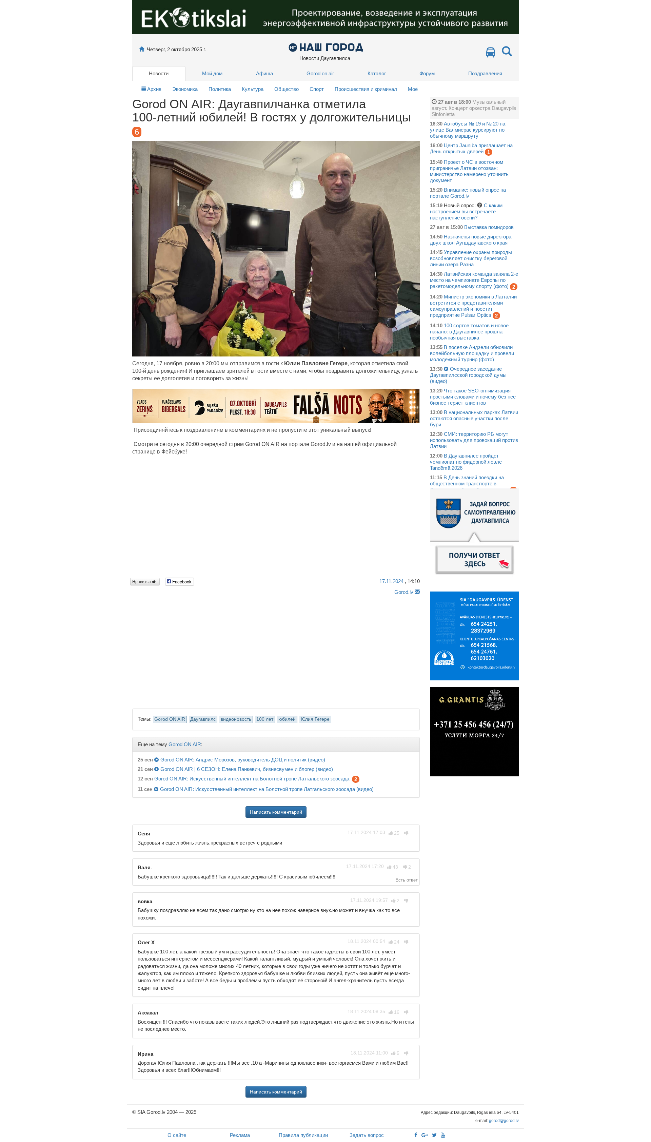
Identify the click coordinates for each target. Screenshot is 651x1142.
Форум (427, 73)
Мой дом (212, 73)
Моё (413, 89)
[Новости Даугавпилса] (326, 47)
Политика (220, 89)
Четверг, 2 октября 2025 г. (176, 49)
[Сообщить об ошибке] (417, 592)
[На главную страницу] (141, 49)
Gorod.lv (403, 592)
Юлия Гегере (315, 719)
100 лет (264, 719)
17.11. (391, 581)
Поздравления (485, 73)
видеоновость (236, 719)
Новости (159, 73)
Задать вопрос (367, 1135)
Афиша (264, 73)
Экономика (185, 89)
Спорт (317, 89)
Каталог (377, 73)
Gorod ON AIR (169, 719)
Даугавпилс (203, 719)
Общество (286, 89)
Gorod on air (320, 73)
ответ (412, 880)
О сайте (176, 1135)
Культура (252, 89)
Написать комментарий (276, 812)
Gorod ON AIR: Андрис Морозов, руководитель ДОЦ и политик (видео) (242, 759)
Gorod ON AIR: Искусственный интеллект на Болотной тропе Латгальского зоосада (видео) (267, 789)
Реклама (240, 1135)
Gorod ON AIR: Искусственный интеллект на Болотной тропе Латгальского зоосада (251, 779)
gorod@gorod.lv (504, 1120)
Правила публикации (303, 1135)
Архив (153, 89)
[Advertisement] (276, 649)
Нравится (142, 581)
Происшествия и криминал (366, 89)
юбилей (287, 719)
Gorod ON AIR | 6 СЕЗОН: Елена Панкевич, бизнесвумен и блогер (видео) (246, 769)
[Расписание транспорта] (490, 54)
